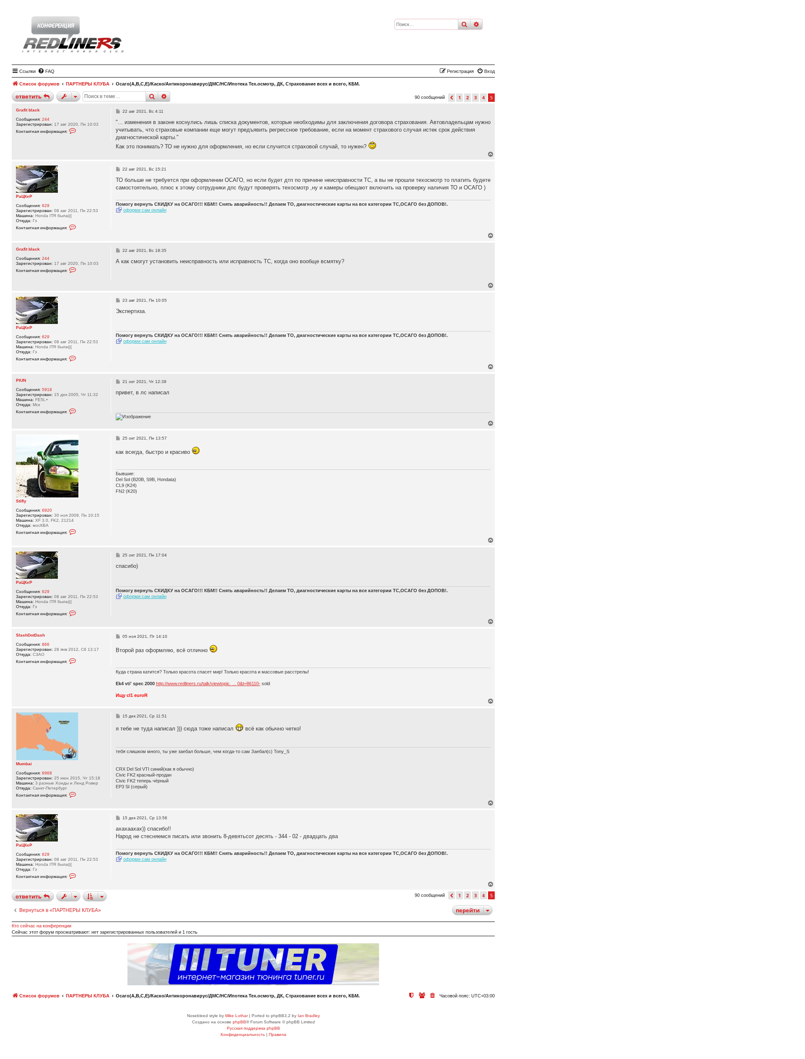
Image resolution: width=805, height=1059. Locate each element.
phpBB (239, 1022)
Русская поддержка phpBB (253, 1028)
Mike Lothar (236, 1015)
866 (45, 644)
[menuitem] (46, 71)
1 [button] (459, 97)
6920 (47, 510)
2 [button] (467, 97)
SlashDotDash (30, 635)
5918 (47, 389)
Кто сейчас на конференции (41, 925)
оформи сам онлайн (144, 209)
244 (45, 119)
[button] (451, 97)
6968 (47, 773)
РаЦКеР (24, 196)
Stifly (21, 501)
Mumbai (24, 763)
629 (45, 205)
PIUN (21, 380)
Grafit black (28, 110)
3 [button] (475, 97)
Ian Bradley (309, 1015)
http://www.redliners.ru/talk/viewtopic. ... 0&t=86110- (208, 683)
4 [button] (483, 97)
